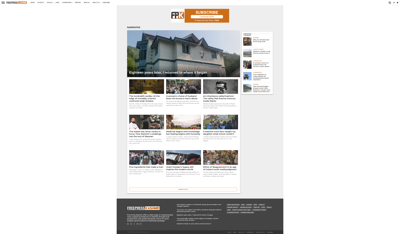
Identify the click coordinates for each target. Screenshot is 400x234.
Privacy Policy (260, 232)
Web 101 (87, 2)
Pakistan (256, 207)
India (255, 204)
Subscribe (106, 2)
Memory (78, 2)
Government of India (259, 210)
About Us (96, 2)
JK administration (233, 212)
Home (229, 232)
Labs (57, 2)
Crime (229, 210)
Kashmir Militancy (246, 207)
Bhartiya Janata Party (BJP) (242, 210)
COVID (263, 207)
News (33, 2)
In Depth (41, 2)
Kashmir (249, 204)
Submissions (250, 232)
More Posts (183, 189)
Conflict (261, 204)
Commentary (67, 2)
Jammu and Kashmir (233, 204)
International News (247, 212)
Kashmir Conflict (232, 207)
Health (269, 207)
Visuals (49, 2)
